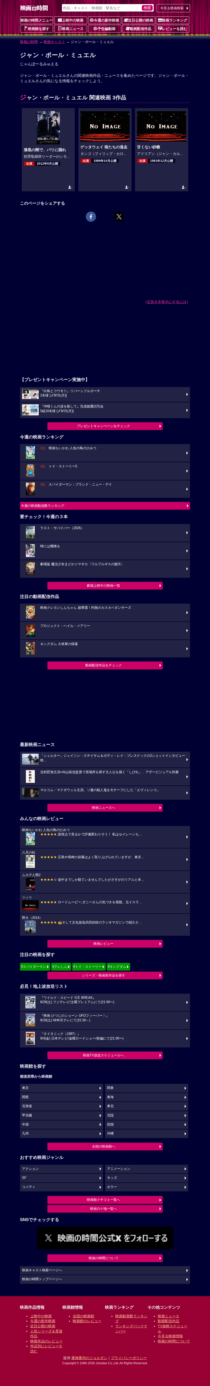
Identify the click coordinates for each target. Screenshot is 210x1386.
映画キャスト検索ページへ (42, 1270)
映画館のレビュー (87, 1321)
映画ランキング (174, 20)
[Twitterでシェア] (119, 217)
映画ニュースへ (103, 808)
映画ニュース (72, 29)
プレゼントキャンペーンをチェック (103, 426)
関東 (110, 1088)
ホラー (112, 1187)
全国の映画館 (83, 1316)
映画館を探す (38, 29)
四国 (110, 1124)
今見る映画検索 (172, 8)
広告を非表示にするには (166, 302)
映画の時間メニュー (36, 20)
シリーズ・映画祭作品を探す (103, 975)
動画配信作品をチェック (103, 665)
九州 (25, 1133)
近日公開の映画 (140, 20)
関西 (25, 1097)
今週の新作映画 (106, 20)
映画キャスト (54, 42)
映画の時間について (104, 1258)
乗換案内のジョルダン (89, 1358)
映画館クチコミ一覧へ (103, 1200)
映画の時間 (29, 42)
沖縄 (110, 1133)
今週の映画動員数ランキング (42, 506)
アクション (30, 1169)
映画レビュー (103, 944)
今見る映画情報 (170, 1336)
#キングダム (117, 967)
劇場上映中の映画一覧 (103, 585)
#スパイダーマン (33, 967)
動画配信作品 (140, 29)
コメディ (28, 1187)
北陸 (110, 1115)
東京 (25, 1088)
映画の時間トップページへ (42, 1279)
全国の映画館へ (103, 1146)
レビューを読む (174, 29)
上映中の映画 (72, 20)
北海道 (27, 1106)
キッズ (112, 1178)
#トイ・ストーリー (87, 967)
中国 (25, 1124)
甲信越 (27, 1115)
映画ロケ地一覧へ (103, 1209)
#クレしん (59, 967)
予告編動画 (107, 29)
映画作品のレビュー (46, 1341)
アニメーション (118, 1169)
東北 (110, 1106)
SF (24, 1178)
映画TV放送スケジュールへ (103, 1055)
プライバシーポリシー (129, 1358)
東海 (110, 1097)
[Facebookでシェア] (91, 217)
